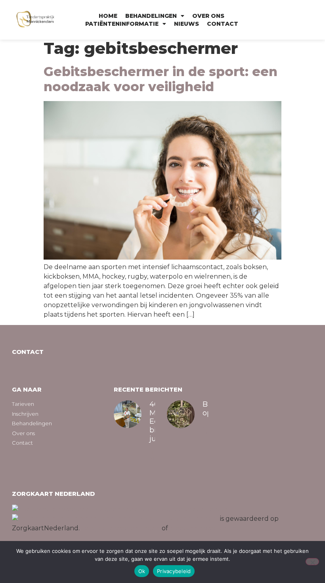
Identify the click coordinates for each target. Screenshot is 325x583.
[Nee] (312, 561)
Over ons (208, 15)
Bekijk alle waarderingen (120, 528)
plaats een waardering (205, 528)
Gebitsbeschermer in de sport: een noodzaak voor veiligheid (160, 79)
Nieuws (186, 23)
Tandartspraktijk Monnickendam (166, 518)
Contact (222, 23)
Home (108, 15)
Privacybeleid (174, 571)
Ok (141, 571)
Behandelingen (151, 15)
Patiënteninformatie (122, 23)
